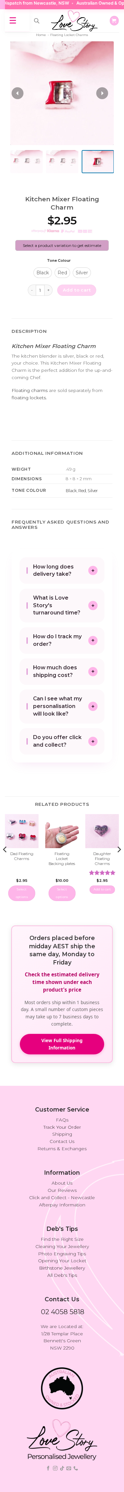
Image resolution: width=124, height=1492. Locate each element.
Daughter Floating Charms (102, 858)
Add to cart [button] (102, 889)
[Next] (119, 862)
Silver (93, 490)
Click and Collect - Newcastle (62, 1197)
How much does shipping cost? (55, 671)
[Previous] (5, 862)
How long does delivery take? (53, 570)
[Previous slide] (17, 93)
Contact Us (62, 1141)
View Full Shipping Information (62, 1044)
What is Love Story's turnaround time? (56, 605)
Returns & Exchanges (62, 1148)
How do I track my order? (57, 640)
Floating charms (30, 390)
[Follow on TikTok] (62, 1468)
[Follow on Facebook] (48, 1468)
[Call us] (75, 1468)
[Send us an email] (68, 1468)
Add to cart (77, 290)
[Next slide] (102, 93)
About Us (62, 1183)
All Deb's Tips (62, 1275)
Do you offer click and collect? (57, 741)
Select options (22, 892)
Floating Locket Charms (69, 35)
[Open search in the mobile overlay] (36, 21)
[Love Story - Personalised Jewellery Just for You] (74, 20)
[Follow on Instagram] (55, 1468)
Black (71, 490)
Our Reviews (62, 1190)
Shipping (62, 1134)
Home (41, 35)
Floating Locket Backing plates (62, 858)
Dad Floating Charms (21, 856)
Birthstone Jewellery (62, 1268)
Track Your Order (62, 1127)
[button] (114, 20)
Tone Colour (59, 261)
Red (82, 490)
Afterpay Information (62, 1204)
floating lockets (29, 397)
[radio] (43, 273)
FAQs (62, 1119)
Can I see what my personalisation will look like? (57, 706)
